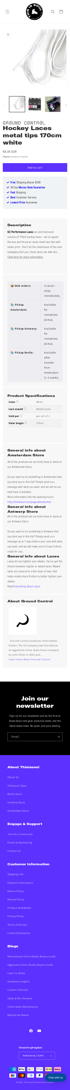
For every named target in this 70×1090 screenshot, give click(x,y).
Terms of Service (17, 924)
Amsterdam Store (18, 810)
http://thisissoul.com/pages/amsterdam (29, 502)
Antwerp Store (16, 802)
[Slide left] (4, 105)
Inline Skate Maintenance (22, 1006)
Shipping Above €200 (25, 182)
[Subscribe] (58, 736)
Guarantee (24, 202)
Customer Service (23, 197)
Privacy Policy (15, 916)
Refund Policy (15, 899)
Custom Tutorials (17, 989)
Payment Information (20, 882)
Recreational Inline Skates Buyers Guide (31, 956)
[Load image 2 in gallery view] (35, 104)
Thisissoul (29, 1082)
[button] (7, 12)
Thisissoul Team (17, 785)
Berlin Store (14, 794)
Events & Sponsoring (19, 842)
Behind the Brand (18, 1015)
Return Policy (15, 891)
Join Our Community (20, 834)
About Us (13, 777)
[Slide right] (66, 105)
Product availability (19, 907)
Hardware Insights (18, 981)
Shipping (6, 157)
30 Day (27, 187)
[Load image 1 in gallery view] (17, 104)
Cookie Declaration (19, 933)
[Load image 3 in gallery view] (53, 104)
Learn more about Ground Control (30, 659)
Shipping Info (15, 874)
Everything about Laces (27, 586)
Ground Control (24, 122)
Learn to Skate (16, 973)
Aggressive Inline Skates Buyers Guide (30, 964)
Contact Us (14, 850)
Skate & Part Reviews (19, 998)
